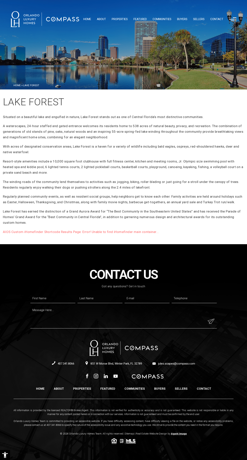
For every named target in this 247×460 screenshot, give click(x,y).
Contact (216, 19)
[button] (5, 455)
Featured (140, 19)
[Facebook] (87, 376)
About (101, 19)
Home (87, 19)
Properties (120, 19)
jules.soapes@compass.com (176, 363)
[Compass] (147, 376)
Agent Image (179, 433)
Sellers (199, 19)
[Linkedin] (106, 376)
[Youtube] (116, 376)
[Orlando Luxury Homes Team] (45, 19)
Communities (162, 19)
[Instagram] (96, 376)
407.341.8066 (65, 363)
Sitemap (129, 433)
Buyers (182, 19)
